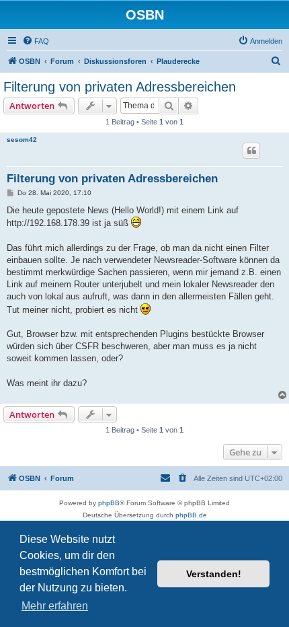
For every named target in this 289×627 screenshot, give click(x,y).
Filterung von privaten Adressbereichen (119, 86)
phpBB (109, 503)
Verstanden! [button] (213, 573)
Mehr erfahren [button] (55, 606)
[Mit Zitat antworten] (251, 151)
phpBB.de (191, 515)
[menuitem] (35, 41)
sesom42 (22, 139)
